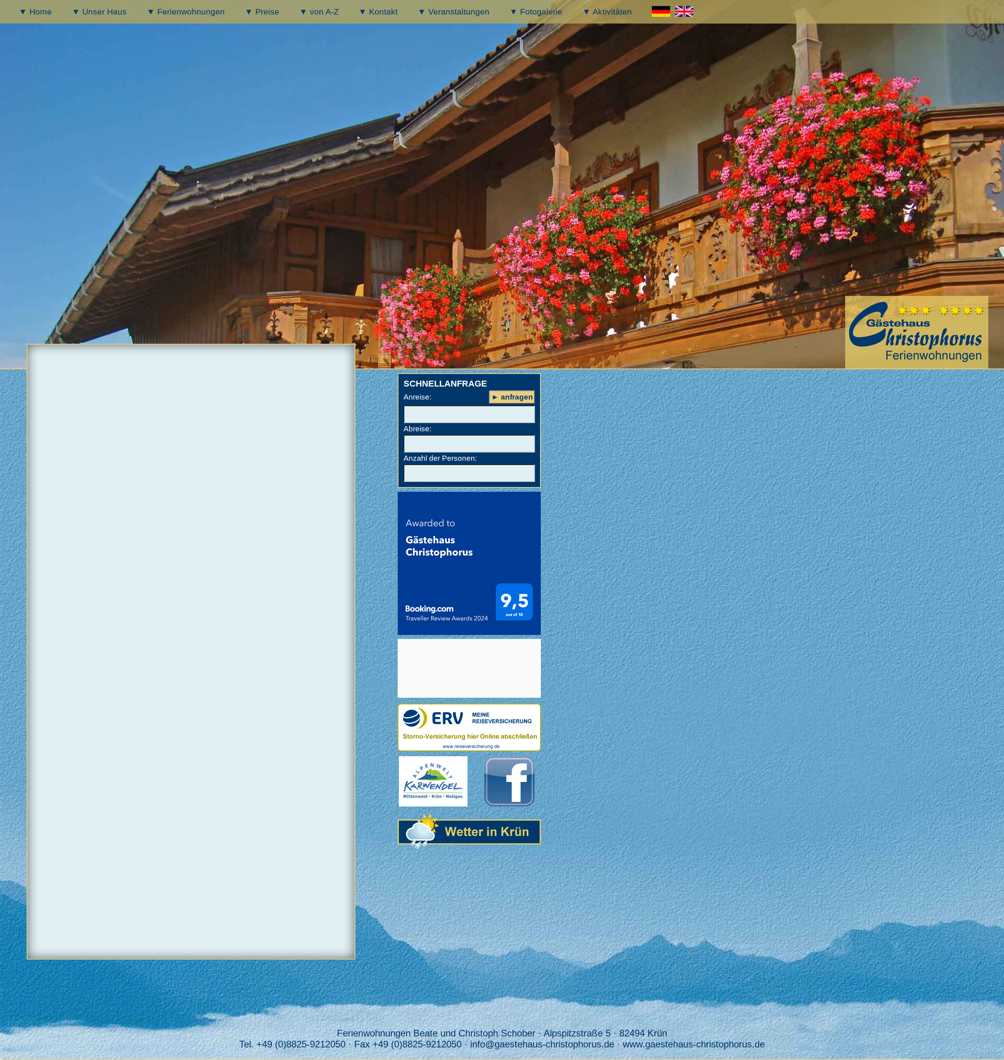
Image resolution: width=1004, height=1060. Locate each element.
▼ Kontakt (378, 11)
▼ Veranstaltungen (453, 11)
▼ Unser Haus (99, 11)
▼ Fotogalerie (535, 11)
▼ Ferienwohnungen (186, 11)
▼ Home (35, 11)
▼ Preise (262, 11)
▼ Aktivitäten (607, 11)
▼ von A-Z (319, 11)
